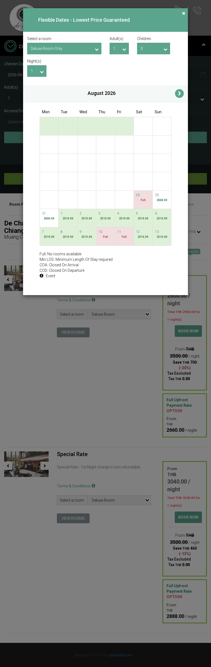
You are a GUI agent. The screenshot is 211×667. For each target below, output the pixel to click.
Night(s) (34, 61)
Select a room (39, 38)
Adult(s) (116, 38)
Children (144, 38)
